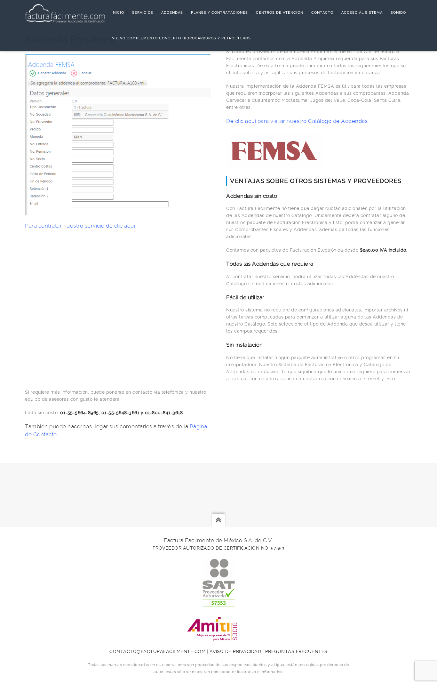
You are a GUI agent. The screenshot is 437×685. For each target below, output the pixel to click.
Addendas (172, 13)
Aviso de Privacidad (235, 651)
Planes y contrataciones (219, 13)
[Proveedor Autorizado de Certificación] (219, 603)
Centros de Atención (279, 13)
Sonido (398, 13)
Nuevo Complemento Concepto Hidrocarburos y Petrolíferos (181, 38)
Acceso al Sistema (362, 13)
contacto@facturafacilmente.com (157, 651)
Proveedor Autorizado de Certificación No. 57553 (219, 548)
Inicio (118, 13)
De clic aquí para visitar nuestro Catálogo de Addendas (297, 121)
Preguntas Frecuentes (296, 651)
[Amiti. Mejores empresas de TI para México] (218, 637)
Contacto (322, 13)
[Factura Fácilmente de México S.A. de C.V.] (65, 12)
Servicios (142, 13)
